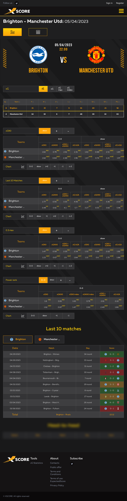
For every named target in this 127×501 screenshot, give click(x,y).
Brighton (38, 71)
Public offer (55, 467)
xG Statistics (36, 463)
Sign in (109, 3)
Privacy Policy (57, 485)
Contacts (54, 463)
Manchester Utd (96, 71)
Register (120, 3)
